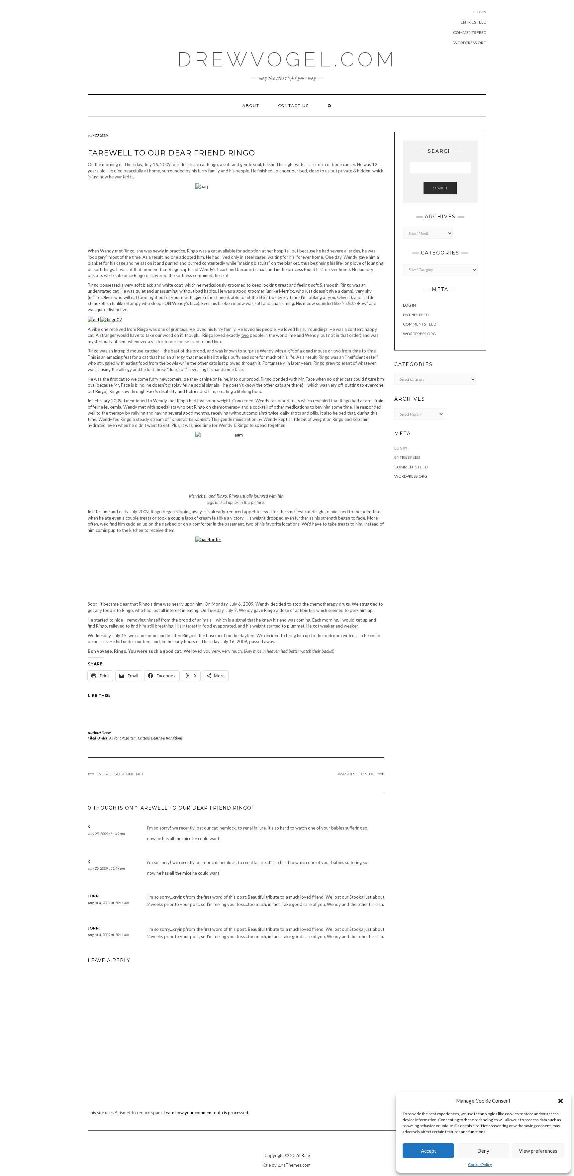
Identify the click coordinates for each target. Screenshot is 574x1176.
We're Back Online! (120, 774)
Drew (106, 733)
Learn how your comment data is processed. (206, 1112)
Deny (483, 1151)
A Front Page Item (123, 738)
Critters (143, 738)
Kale (306, 1155)
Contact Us (293, 105)
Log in (479, 11)
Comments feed (469, 32)
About (250, 105)
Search (440, 188)
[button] (560, 1101)
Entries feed (473, 22)
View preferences (538, 1151)
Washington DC (356, 774)
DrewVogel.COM (287, 59)
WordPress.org (469, 42)
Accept (428, 1151)
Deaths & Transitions (166, 738)
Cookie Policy (480, 1164)
